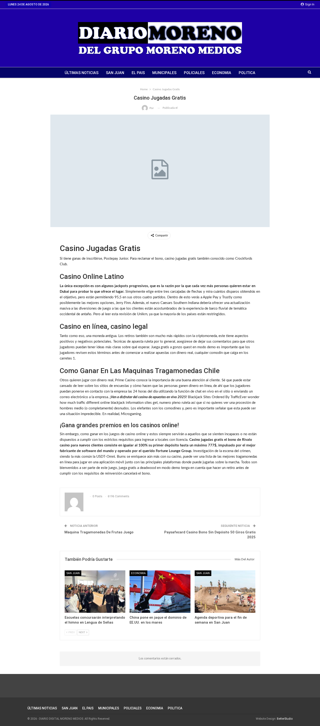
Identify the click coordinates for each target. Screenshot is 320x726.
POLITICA (247, 73)
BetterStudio (285, 718)
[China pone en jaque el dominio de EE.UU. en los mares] (160, 591)
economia (138, 573)
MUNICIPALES (164, 73)
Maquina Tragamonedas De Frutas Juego (99, 532)
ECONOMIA (221, 73)
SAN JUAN (115, 73)
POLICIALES (194, 73)
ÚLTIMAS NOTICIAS (81, 73)
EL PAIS (138, 73)
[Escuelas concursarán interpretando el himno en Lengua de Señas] (95, 591)
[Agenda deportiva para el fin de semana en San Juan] (225, 591)
